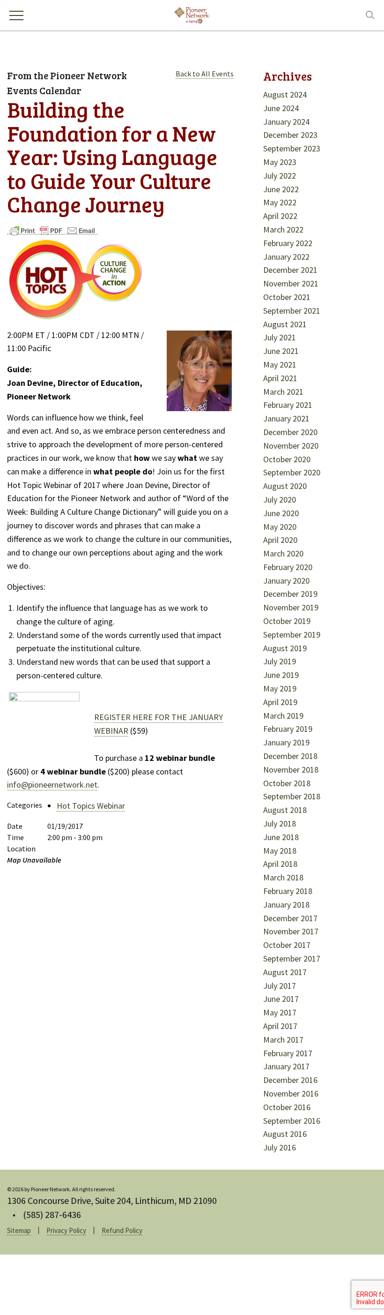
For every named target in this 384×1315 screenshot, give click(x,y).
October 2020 (286, 459)
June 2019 (281, 674)
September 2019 (291, 634)
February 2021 (287, 404)
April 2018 (280, 863)
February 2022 (287, 243)
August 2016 (285, 1133)
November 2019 (290, 607)
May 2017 (279, 1012)
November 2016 (290, 1093)
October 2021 (286, 297)
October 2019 (286, 621)
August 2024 (285, 94)
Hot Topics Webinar (91, 805)
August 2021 (285, 324)
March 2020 (283, 553)
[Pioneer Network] (192, 14)
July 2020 (279, 499)
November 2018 (290, 769)
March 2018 (283, 877)
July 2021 (279, 337)
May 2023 (279, 162)
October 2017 (286, 944)
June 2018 (281, 837)
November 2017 (290, 931)
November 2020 (290, 445)
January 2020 (286, 580)
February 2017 (287, 1053)
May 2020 (279, 526)
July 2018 (279, 823)
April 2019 (280, 702)
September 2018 (291, 796)
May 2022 (279, 202)
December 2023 (290, 134)
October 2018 (286, 783)
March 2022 (283, 229)
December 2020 (290, 432)
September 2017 (291, 958)
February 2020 (287, 567)
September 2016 (291, 1120)
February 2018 (287, 891)
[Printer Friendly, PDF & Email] (52, 229)
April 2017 (280, 1026)
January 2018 (286, 904)
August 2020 (285, 486)
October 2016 (286, 1107)
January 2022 (286, 256)
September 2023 (291, 148)
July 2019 (279, 661)
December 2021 (290, 269)
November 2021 (290, 283)
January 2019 (286, 742)
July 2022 (279, 175)
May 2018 (279, 850)
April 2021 (280, 378)
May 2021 (279, 364)
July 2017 (279, 985)
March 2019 (283, 715)
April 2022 (280, 215)
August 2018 (285, 809)
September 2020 (291, 472)
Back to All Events (205, 73)
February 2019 (287, 728)
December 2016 (290, 1080)
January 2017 (286, 1066)
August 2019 (285, 648)
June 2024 (281, 108)
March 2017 (283, 1039)
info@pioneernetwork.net (52, 784)
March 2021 (283, 391)
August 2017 (285, 972)
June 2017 (281, 998)
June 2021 (281, 351)
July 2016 (279, 1147)
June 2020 (281, 513)
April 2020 (280, 539)
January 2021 (286, 418)
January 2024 (286, 121)
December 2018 (290, 756)
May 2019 (279, 688)
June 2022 (281, 189)
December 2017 (290, 918)
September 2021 (291, 310)
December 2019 (290, 593)
